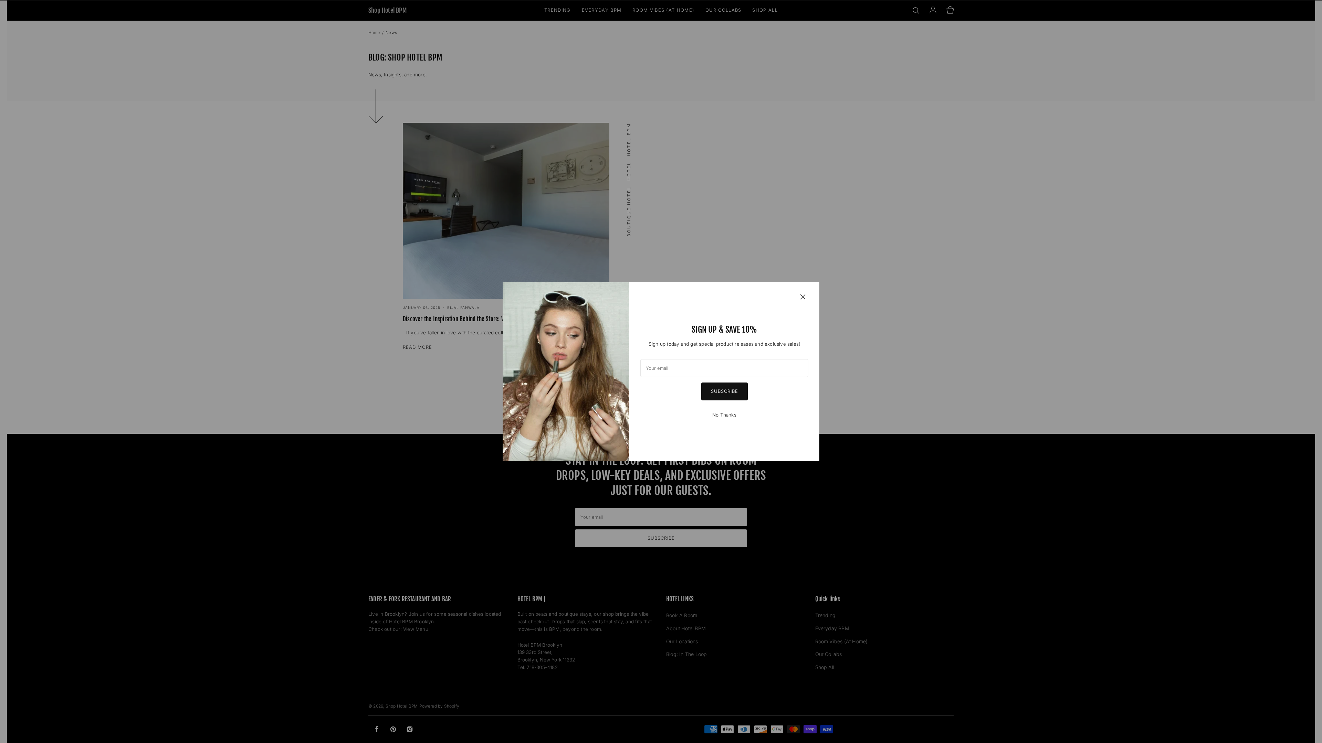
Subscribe (724, 391)
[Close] (802, 296)
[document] (661, 371)
